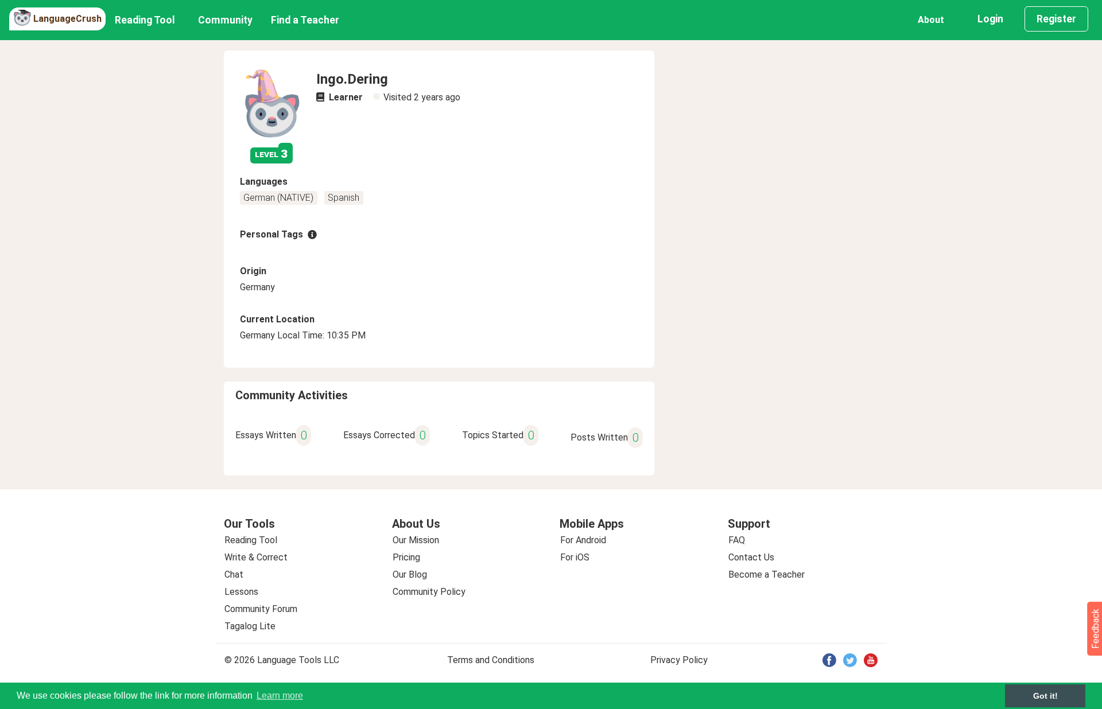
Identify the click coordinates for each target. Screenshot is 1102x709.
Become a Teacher (766, 574)
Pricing (406, 557)
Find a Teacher (305, 20)
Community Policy (429, 591)
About (931, 19)
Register (1056, 19)
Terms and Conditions (490, 660)
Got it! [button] (1045, 695)
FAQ (736, 540)
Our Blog (410, 574)
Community (225, 20)
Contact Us (751, 557)
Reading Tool (145, 20)
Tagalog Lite (250, 626)
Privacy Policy (679, 660)
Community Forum (260, 608)
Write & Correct (256, 557)
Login (990, 19)
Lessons (241, 591)
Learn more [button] (280, 695)
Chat (233, 574)
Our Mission (416, 540)
